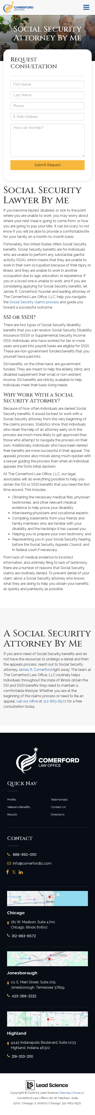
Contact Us (58, 807)
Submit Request (47, 165)
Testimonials (59, 799)
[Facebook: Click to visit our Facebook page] (7, 872)
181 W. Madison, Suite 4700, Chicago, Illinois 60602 (33, 924)
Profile (11, 799)
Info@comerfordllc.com (32, 863)
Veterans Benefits (18, 807)
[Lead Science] (47, 1085)
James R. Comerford (35, 670)
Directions (57, 814)
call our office (27, 701)
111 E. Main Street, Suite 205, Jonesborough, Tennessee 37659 (38, 984)
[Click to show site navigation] (86, 7)
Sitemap (65, 1092)
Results (12, 814)
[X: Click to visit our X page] (14, 872)
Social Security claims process (34, 302)
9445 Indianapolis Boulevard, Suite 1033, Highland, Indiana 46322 (43, 1045)
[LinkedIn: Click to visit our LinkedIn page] (21, 872)
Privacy (78, 1092)
